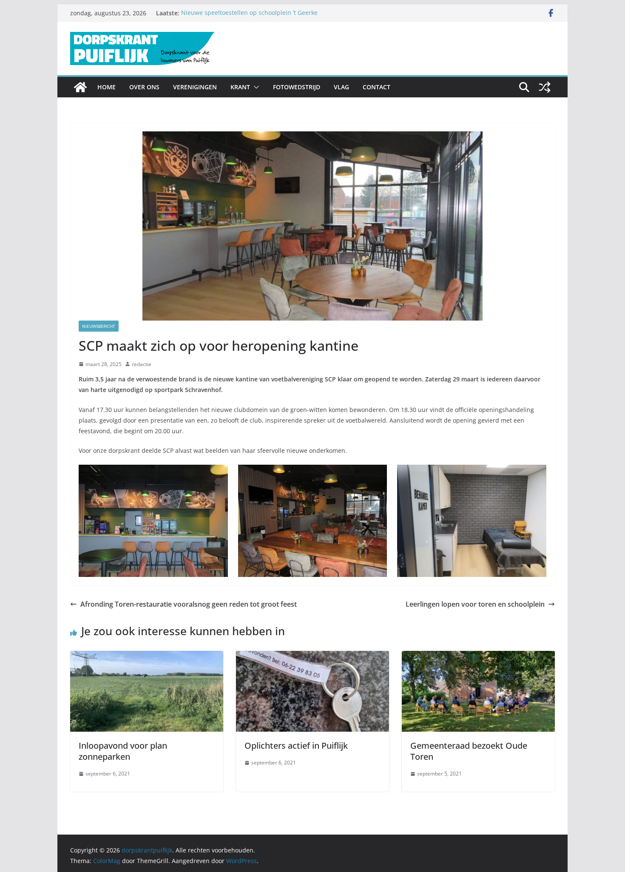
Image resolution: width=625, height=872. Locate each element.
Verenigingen (195, 87)
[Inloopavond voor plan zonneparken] (146, 657)
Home (106, 87)
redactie (141, 364)
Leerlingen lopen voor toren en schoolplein (475, 604)
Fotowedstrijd (296, 87)
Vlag (341, 87)
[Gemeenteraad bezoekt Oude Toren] (478, 657)
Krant (240, 87)
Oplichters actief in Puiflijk (296, 745)
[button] (254, 87)
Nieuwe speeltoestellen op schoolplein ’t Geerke (249, 13)
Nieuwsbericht (98, 326)
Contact (376, 87)
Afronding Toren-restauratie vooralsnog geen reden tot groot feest (188, 604)
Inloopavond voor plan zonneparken (123, 751)
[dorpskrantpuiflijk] (80, 87)
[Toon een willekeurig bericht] (544, 87)
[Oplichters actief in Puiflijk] (312, 657)
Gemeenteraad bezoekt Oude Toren (468, 751)
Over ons (144, 87)
